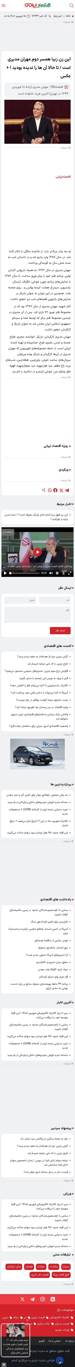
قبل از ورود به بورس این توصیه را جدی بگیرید (43, 678)
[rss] (53, 1299)
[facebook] (55, 490)
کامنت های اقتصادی (57, 646)
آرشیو (41, 1341)
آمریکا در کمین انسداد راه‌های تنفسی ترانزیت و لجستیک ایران (38, 931)
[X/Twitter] (22, 1299)
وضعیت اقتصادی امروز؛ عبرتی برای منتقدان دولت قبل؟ (38, 726)
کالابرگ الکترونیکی (59, 1317)
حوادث (41, 1267)
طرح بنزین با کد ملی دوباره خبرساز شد (47, 664)
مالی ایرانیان (14, 1267)
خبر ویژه (58, 16)
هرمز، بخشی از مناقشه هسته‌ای (51, 941)
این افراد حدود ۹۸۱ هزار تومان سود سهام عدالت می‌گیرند (37, 833)
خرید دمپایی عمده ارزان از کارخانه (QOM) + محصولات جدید (38, 812)
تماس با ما (55, 1341)
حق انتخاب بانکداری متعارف (53, 948)
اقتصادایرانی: (63, 177)
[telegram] (67, 490)
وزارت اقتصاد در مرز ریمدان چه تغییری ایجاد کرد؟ (41, 707)
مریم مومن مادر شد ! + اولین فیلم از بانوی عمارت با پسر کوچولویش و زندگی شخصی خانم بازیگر (15, 1347)
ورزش (67, 1193)
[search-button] (71, 5)
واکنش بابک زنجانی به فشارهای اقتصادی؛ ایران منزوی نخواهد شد (39, 717)
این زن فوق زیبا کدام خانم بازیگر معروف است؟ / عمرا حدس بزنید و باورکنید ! (36, 517)
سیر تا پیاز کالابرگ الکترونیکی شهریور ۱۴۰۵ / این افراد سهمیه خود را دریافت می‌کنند (39, 1015)
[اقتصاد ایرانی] (37, 5)
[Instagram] (42, 1299)
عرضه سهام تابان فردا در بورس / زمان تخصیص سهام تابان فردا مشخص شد (39, 1163)
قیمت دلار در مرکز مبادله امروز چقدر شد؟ (46, 1172)
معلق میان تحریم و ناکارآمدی (52, 962)
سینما (66, 1267)
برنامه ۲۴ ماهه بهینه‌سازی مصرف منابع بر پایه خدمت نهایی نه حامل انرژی (39, 986)
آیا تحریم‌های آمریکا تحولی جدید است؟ (47, 955)
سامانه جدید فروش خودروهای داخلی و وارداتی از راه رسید (37, 802)
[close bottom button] (3, 1364)
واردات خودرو (62, 1330)
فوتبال (29, 1267)
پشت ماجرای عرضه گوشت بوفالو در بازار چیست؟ (42, 700)
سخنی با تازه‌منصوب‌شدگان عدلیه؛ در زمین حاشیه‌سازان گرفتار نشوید (38, 912)
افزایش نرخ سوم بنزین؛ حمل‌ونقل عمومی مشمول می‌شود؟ (36, 671)
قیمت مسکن (62, 1324)
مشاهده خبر (8, 532)
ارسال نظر (60, 630)
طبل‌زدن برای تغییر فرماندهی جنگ (49, 922)
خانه (68, 16)
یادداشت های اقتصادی (55, 899)
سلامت (54, 1267)
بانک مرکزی (43, 1324)
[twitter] (61, 490)
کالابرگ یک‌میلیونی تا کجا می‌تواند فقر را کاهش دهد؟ (39, 685)
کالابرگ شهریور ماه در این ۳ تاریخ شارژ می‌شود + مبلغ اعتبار (39, 823)
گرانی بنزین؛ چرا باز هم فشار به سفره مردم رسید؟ (42, 657)
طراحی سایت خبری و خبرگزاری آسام (33, 1360)
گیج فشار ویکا (61, 1275)
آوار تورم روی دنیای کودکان (53, 977)
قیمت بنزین (37, 1317)
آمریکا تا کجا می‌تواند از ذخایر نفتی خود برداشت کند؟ (39, 693)
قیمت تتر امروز (39, 1275)
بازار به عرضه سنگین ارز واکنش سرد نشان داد (44, 1139)
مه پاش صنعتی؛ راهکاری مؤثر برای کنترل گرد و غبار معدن (37, 795)
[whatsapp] (49, 490)
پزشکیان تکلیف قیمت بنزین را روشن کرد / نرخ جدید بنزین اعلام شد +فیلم (39, 567)
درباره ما (70, 1341)
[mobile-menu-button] (3, 5)
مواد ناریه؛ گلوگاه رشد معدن (53, 969)
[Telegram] (32, 1299)
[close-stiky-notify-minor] (27, 1321)
